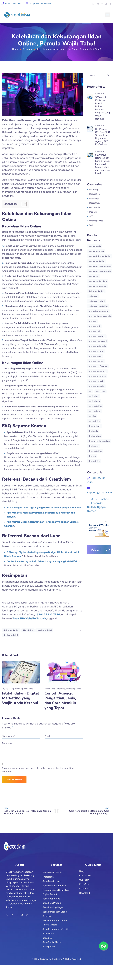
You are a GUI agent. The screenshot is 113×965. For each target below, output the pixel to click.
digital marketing (11, 630)
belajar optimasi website (100, 271)
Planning (93, 212)
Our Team (84, 880)
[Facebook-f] (102, 4)
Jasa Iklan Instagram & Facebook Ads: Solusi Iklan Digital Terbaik (56, 890)
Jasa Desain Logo (52, 881)
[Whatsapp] (93, 4)
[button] (107, 14)
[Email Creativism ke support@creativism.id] (27, 3)
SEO (91, 216)
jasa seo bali (94, 331)
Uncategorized (96, 220)
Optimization (95, 207)
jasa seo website (96, 386)
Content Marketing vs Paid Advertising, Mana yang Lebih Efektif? (44, 561)
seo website (94, 421)
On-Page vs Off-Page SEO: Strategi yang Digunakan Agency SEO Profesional (102, 136)
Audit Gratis (101, 549)
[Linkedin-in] (110, 4)
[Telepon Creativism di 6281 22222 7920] (2, 3)
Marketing (28, 688)
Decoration (94, 194)
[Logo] (17, 14)
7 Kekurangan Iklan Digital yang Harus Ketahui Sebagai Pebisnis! (44, 507)
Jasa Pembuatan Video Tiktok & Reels (55, 922)
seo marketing (95, 406)
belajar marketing (97, 261)
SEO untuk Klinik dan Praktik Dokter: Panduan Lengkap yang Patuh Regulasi (102, 108)
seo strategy (94, 411)
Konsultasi (84, 888)
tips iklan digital (11, 635)
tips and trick (94, 426)
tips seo (92, 456)
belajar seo (94, 276)
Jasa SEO (47, 937)
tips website (94, 461)
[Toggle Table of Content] (22, 204)
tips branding (95, 436)
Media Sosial (95, 203)
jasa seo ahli (94, 326)
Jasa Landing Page (53, 907)
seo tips (92, 416)
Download (84, 893)
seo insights (94, 401)
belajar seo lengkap (98, 281)
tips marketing (95, 451)
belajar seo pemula (97, 286)
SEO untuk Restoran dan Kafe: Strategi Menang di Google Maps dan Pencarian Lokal (102, 164)
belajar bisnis (95, 246)
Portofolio (84, 884)
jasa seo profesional (98, 366)
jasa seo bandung (97, 336)
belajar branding (96, 251)
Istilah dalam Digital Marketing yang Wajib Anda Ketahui (20, 698)
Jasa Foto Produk (52, 903)
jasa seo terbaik (96, 381)
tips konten (94, 446)
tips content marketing (99, 441)
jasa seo (92, 321)
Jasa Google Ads (51, 898)
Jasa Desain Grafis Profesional (52, 874)
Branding (27, 49)
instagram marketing (98, 306)
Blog (81, 871)
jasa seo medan (96, 361)
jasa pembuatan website (100, 316)
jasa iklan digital (44, 630)
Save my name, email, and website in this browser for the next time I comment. (38, 770)
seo (90, 391)
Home (15, 49)
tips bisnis (93, 431)
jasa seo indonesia (97, 346)
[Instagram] (98, 4)
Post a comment (14, 779)
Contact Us (85, 875)
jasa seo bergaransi (98, 341)
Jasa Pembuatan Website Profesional (56, 931)
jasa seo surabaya (97, 376)
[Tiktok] (106, 4)
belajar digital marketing (100, 256)
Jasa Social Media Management (52, 944)
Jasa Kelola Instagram (98, 311)
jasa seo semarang (97, 371)
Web (79, 688)
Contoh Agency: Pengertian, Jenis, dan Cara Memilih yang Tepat (60, 700)
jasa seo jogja (95, 356)
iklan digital (28, 630)
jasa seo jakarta (96, 351)
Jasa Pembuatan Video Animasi (55, 913)
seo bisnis (100, 391)
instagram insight (97, 301)
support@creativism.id (40, 3)
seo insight (94, 396)
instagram (93, 296)
